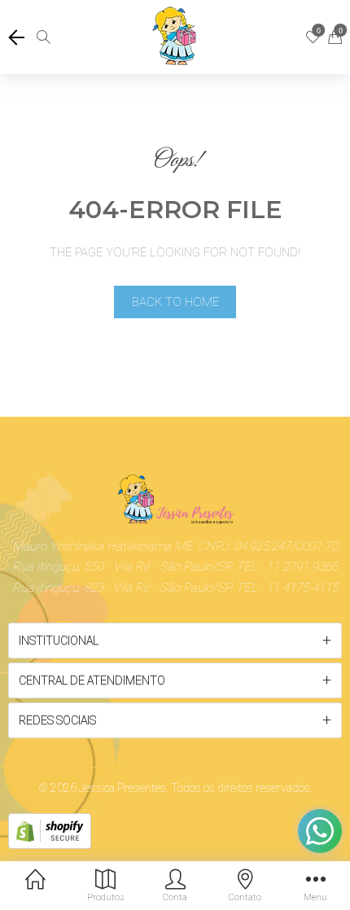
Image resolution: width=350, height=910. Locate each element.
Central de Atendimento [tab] (92, 680)
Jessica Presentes (122, 787)
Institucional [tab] (58, 640)
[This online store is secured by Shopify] (49, 830)
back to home (175, 302)
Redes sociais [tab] (57, 720)
